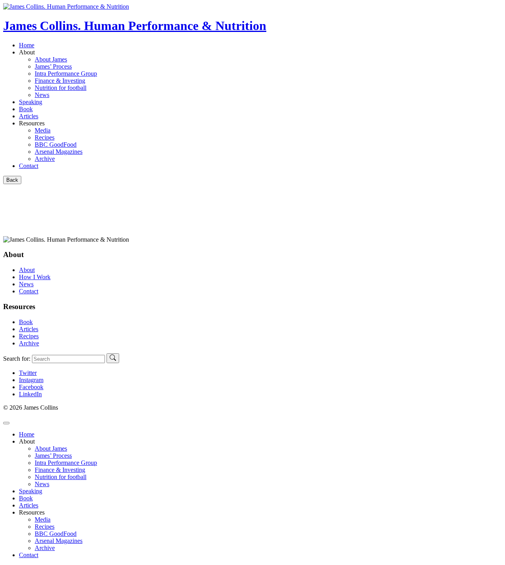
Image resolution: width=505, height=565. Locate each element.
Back (12, 180)
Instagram (31, 380)
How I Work (34, 277)
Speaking (30, 102)
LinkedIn (30, 394)
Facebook (31, 387)
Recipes (29, 336)
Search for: (16, 358)
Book (26, 109)
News (26, 284)
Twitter (28, 372)
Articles (28, 116)
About (27, 270)
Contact (28, 165)
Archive (29, 343)
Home (26, 45)
